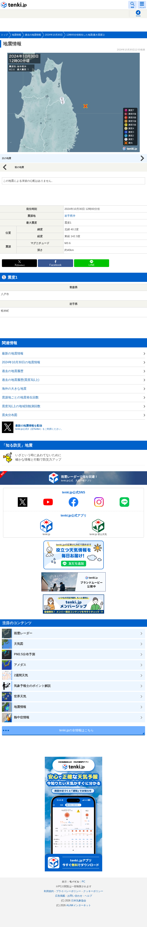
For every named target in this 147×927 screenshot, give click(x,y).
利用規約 (49, 891)
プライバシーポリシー (68, 891)
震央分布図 (9, 415)
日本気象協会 (78, 900)
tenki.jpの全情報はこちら (76, 730)
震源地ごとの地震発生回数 (20, 397)
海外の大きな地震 (14, 388)
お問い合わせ (74, 895)
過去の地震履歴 (12, 371)
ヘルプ (88, 895)
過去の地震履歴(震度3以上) (20, 379)
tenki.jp (14, 5)
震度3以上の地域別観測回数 (21, 406)
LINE (92, 265)
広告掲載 (60, 895)
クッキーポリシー (93, 891)
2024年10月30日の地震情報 (21, 362)
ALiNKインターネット (78, 905)
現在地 (138, 16)
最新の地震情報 (12, 353)
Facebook (55, 265)
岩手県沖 (70, 215)
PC (83, 881)
